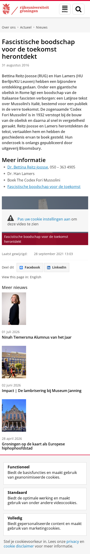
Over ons (9, 27)
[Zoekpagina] (78, 9)
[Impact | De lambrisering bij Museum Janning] (14, 362)
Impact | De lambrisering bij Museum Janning (41, 391)
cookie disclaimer (19, 546)
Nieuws (42, 27)
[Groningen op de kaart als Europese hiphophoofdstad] (14, 415)
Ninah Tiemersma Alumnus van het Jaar (37, 337)
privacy (72, 541)
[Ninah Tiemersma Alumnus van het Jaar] (14, 308)
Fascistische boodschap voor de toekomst (44, 186)
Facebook (32, 267)
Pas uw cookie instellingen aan (44, 219)
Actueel (26, 27)
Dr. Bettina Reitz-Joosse (27, 167)
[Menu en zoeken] (65, 9)
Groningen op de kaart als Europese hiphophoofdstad (33, 446)
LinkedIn (59, 267)
